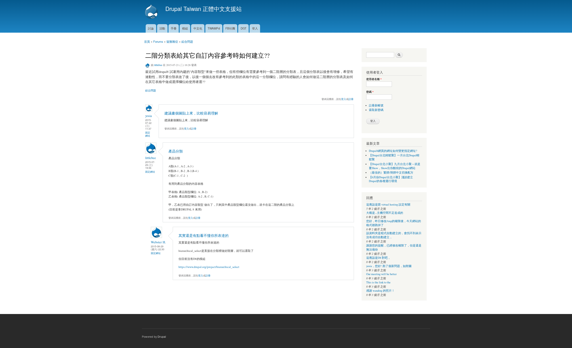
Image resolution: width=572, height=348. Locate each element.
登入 (255, 28)
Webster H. (158, 242)
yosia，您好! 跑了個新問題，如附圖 (389, 266)
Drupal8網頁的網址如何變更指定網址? (393, 151)
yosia (148, 115)
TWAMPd (214, 28)
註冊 (351, 99)
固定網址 (147, 134)
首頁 (147, 41)
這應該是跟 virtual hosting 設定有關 (388, 204)
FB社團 (230, 28)
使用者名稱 (374, 79)
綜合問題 (187, 41)
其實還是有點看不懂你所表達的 (204, 235)
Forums (158, 41)
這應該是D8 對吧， (378, 258)
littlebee (158, 65)
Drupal (162, 336)
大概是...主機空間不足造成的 (384, 213)
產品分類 (175, 151)
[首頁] (152, 12)
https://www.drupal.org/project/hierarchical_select (209, 267)
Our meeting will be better (381, 274)
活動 (162, 28)
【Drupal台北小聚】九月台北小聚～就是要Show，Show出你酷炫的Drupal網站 (394, 166)
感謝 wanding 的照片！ (380, 291)
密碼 (370, 92)
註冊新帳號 (376, 105)
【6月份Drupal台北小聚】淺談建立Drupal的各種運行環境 (391, 179)
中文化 (197, 28)
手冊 (174, 28)
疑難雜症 (172, 41)
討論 (151, 28)
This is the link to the (378, 282)
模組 (185, 28)
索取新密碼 (376, 110)
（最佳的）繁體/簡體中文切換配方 (391, 172)
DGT (243, 28)
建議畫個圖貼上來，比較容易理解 (191, 113)
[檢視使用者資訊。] (148, 110)
